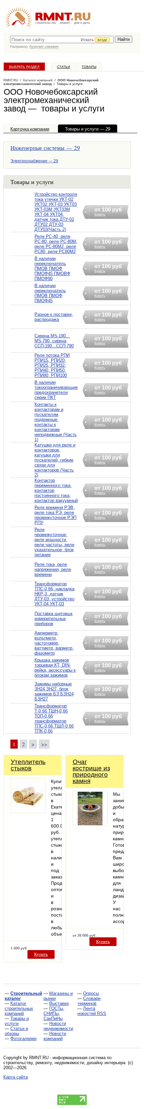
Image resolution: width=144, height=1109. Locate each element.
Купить (41, 954)
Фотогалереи (23, 1038)
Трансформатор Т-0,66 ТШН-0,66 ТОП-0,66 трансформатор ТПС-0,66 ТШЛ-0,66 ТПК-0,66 (54, 718)
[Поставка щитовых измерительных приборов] (22, 626)
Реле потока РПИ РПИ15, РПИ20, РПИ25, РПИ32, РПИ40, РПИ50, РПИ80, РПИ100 (52, 365)
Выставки (59, 1003)
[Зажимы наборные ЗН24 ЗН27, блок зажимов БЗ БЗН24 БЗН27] (22, 699)
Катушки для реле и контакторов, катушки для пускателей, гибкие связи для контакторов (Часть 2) (54, 460)
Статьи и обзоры (16, 1031)
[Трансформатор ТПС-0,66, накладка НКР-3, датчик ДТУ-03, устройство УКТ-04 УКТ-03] (22, 602)
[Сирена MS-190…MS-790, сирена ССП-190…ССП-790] (22, 349)
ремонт (65, 22)
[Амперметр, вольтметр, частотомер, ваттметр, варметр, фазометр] (22, 651)
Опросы (91, 993)
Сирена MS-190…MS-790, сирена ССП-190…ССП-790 (54, 340)
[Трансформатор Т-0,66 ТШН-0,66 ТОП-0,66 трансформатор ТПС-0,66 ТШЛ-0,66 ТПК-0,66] (22, 727)
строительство (45, 22)
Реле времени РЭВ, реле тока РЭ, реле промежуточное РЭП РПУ (55, 515)
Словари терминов (88, 1001)
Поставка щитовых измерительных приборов (53, 618)
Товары (89, 67)
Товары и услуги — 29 (87, 129)
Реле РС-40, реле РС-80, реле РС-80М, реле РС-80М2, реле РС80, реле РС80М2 (55, 244)
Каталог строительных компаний (19, 1008)
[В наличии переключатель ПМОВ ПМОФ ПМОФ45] (22, 301)
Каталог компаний (38, 80)
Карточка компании (29, 129)
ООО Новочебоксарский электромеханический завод (50, 82)
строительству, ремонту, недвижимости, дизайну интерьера (64, 1062)
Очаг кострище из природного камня (91, 771)
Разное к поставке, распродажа (53, 317)
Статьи (63, 67)
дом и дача (82, 22)
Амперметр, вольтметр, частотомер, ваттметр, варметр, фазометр (54, 643)
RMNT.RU (10, 80)
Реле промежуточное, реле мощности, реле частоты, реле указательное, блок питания (54, 542)
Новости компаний (55, 1036)
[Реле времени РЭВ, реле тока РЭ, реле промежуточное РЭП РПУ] (22, 523)
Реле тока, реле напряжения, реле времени (52, 569)
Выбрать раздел (24, 67)
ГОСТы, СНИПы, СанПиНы (54, 1013)
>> (44, 744)
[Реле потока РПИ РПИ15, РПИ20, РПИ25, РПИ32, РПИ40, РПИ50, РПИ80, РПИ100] (22, 373)
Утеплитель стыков (28, 765)
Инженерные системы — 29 (45, 148)
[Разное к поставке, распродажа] (22, 325)
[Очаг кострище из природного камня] (90, 824)
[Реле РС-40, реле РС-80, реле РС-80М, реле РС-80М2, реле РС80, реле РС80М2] (22, 252)
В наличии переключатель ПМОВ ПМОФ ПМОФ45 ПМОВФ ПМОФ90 (52, 268)
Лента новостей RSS (91, 1011)
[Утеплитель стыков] (28, 811)
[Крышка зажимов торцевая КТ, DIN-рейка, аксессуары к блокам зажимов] (22, 676)
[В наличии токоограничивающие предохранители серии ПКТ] (22, 398)
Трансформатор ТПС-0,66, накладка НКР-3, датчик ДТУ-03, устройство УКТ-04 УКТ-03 (54, 593)
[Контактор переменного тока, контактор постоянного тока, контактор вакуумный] (22, 499)
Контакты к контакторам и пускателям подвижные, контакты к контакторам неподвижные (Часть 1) (55, 422)
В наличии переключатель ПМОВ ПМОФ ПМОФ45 (50, 293)
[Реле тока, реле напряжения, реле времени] (22, 577)
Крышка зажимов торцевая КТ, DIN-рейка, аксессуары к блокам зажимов (55, 668)
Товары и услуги (17, 1021)
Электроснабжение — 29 (34, 161)
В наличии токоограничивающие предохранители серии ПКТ (56, 390)
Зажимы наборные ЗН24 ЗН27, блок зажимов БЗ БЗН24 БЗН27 (54, 691)
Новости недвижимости (58, 1026)
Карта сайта (15, 1077)
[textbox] (62, 39)
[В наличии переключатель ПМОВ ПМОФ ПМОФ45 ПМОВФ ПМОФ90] (22, 277)
